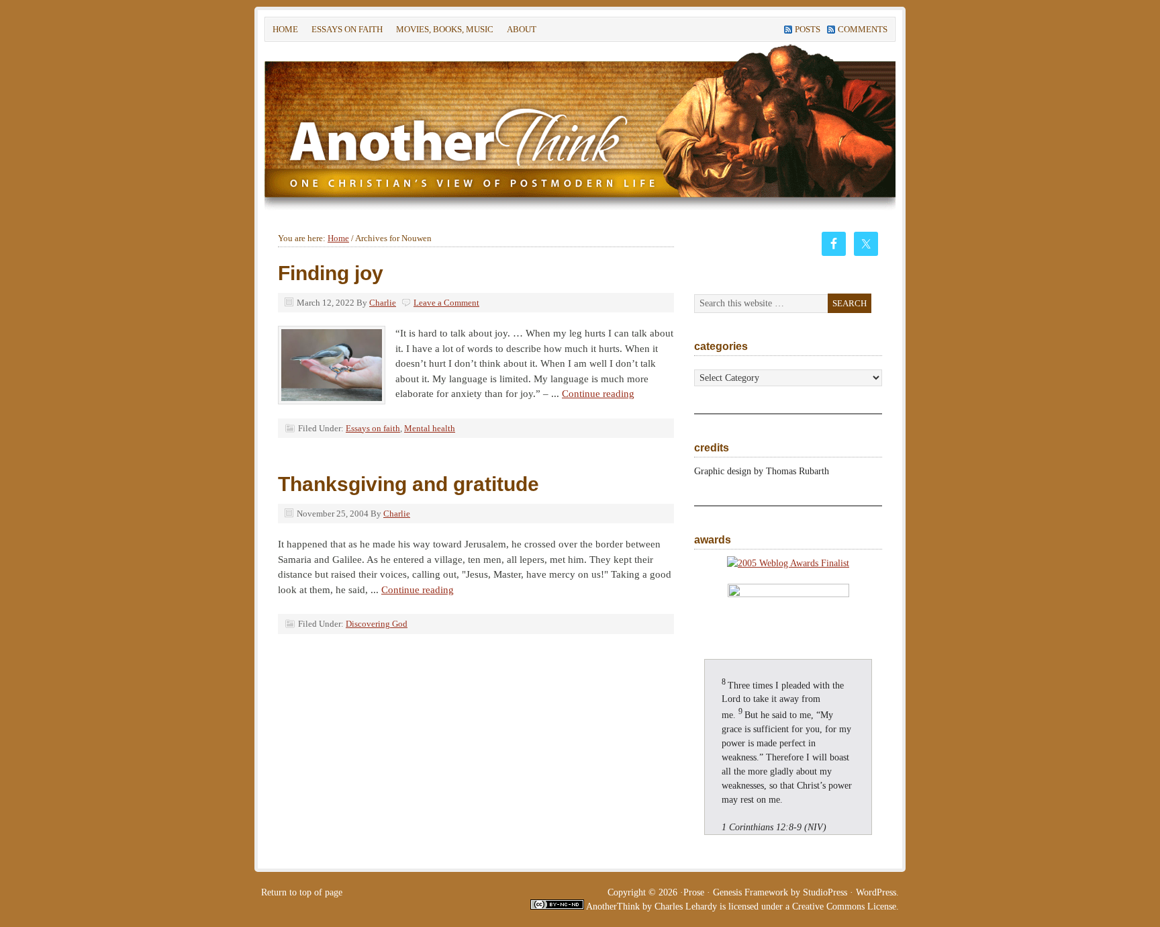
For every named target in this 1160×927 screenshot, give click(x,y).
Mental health (429, 428)
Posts (807, 29)
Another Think (465, 127)
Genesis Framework (750, 892)
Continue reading (598, 393)
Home (285, 29)
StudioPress (825, 892)
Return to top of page (301, 892)
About (518, 31)
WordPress (876, 892)
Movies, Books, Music (444, 29)
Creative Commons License (844, 906)
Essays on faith (347, 29)
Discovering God (376, 624)
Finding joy (330, 273)
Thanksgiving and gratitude (408, 484)
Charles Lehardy (686, 906)
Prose (693, 892)
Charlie (382, 303)
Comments (862, 29)
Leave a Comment (446, 303)
